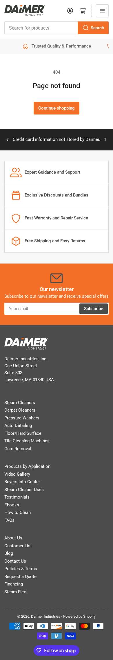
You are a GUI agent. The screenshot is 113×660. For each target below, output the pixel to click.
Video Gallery (17, 474)
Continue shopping (56, 108)
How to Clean (17, 512)
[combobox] (56, 27)
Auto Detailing (18, 425)
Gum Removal (17, 448)
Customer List (18, 545)
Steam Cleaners (19, 402)
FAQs (9, 520)
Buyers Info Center (22, 481)
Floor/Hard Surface (22, 433)
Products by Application (27, 466)
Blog (8, 553)
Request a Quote (20, 576)
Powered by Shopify (79, 616)
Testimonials (17, 497)
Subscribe (93, 308)
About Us (13, 538)
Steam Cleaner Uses (24, 489)
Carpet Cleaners (19, 410)
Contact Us (15, 561)
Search (97, 27)
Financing (13, 584)
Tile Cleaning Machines (27, 440)
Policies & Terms (20, 568)
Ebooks (11, 505)
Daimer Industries (45, 616)
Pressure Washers (21, 418)
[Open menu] (102, 10)
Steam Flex (15, 591)
